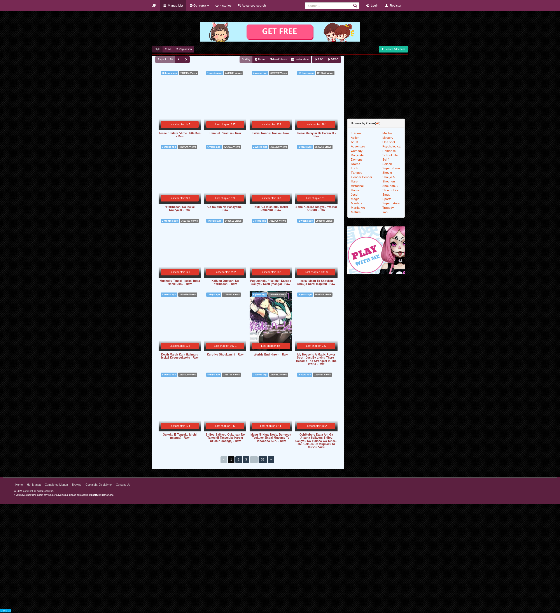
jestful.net (28, 491)
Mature (356, 212)
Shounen (388, 181)
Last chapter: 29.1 (316, 124)
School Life (390, 155)
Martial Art (358, 207)
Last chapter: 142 (225, 425)
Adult (354, 142)
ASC (320, 59)
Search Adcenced (395, 49)
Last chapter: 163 (271, 272)
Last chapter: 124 (180, 425)
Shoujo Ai (388, 177)
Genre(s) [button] (199, 5)
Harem (355, 181)
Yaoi (385, 212)
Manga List (174, 5)
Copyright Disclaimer (99, 484)
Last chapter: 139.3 (316, 272)
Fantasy (356, 172)
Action (355, 137)
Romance (389, 150)
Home (19, 484)
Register (394, 5)
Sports (386, 199)
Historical (357, 185)
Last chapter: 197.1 (225, 345)
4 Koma (356, 133)
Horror (355, 190)
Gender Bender (361, 177)
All (169, 49)
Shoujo (387, 172)
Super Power (391, 168)
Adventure (358, 146)
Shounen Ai (390, 185)
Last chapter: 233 (316, 345)
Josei (354, 194)
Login (373, 5)
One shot (388, 142)
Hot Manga (34, 484)
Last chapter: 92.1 (270, 425)
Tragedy (388, 207)
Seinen (387, 164)
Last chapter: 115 (316, 198)
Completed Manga (56, 484)
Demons (356, 159)
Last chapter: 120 (271, 198)
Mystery (387, 137)
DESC (334, 59)
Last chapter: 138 (180, 345)
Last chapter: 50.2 (316, 425)
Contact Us (123, 484)
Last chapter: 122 (225, 198)
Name (261, 59)
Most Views (280, 59)
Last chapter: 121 (180, 272)
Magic (355, 199)
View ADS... (7, 611)
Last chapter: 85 (270, 345)
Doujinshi (357, 155)
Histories (225, 5)
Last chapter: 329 (271, 124)
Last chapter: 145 (180, 124)
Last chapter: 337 (225, 124)
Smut (386, 194)
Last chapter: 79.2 (225, 272)
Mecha (387, 133)
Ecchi (354, 168)
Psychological (391, 146)
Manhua (356, 203)
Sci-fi (385, 159)
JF (154, 5)
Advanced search (253, 5)
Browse (76, 484)
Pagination (185, 49)
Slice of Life (390, 190)
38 (262, 459)
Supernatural (391, 203)
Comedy (356, 150)
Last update (301, 59)
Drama (355, 164)
